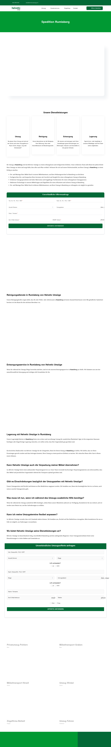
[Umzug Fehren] (81, 707)
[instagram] (97, 2)
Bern (8, 647)
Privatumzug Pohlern (17, 644)
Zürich (8, 685)
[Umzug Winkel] (81, 668)
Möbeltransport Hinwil (18, 682)
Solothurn (61, 723)
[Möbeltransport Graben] (81, 630)
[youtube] (100, 2)
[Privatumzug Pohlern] (29, 630)
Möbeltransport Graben (70, 644)
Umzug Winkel (66, 682)
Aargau (8, 723)
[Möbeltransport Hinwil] (29, 668)
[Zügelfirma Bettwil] (29, 707)
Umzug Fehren (66, 720)
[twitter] (94, 2)
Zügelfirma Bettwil (16, 720)
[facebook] (92, 2)
